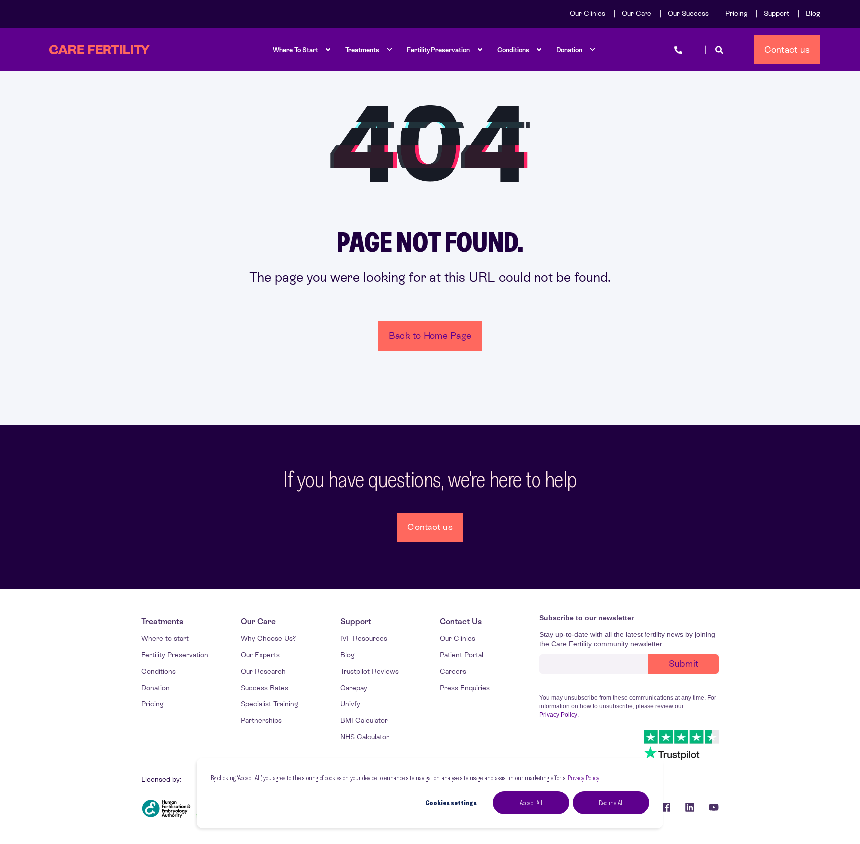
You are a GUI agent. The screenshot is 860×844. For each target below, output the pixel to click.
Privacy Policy (583, 777)
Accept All (531, 802)
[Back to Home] (99, 49)
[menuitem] (587, 13)
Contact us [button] (787, 49)
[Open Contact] (678, 49)
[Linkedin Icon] (690, 807)
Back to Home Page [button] (430, 335)
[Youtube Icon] (710, 807)
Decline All (611, 802)
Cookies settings (451, 802)
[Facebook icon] (666, 807)
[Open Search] (719, 49)
